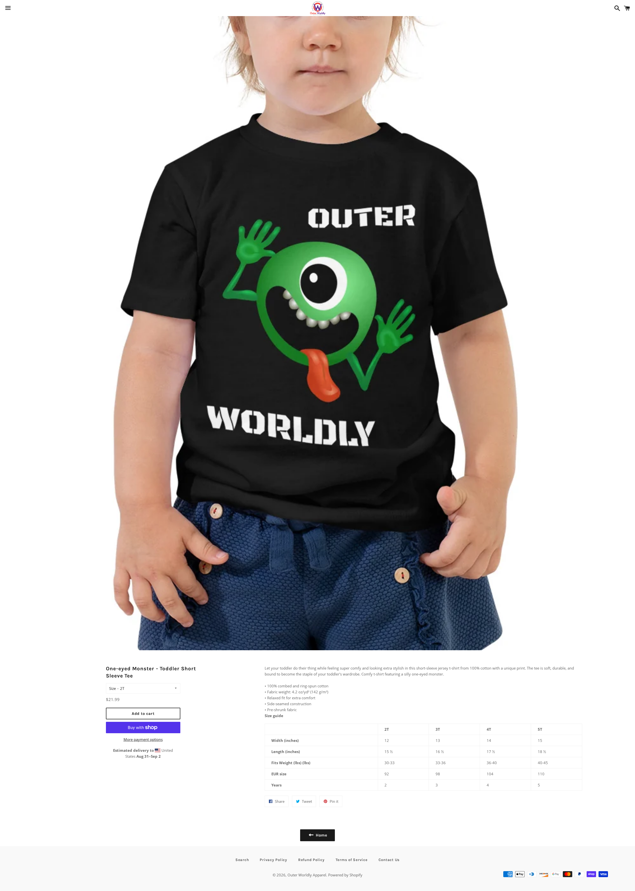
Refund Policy (311, 860)
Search (242, 860)
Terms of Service (352, 860)
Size (112, 688)
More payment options (143, 739)
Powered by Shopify (345, 874)
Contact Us (389, 860)
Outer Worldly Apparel (306, 874)
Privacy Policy (273, 860)
